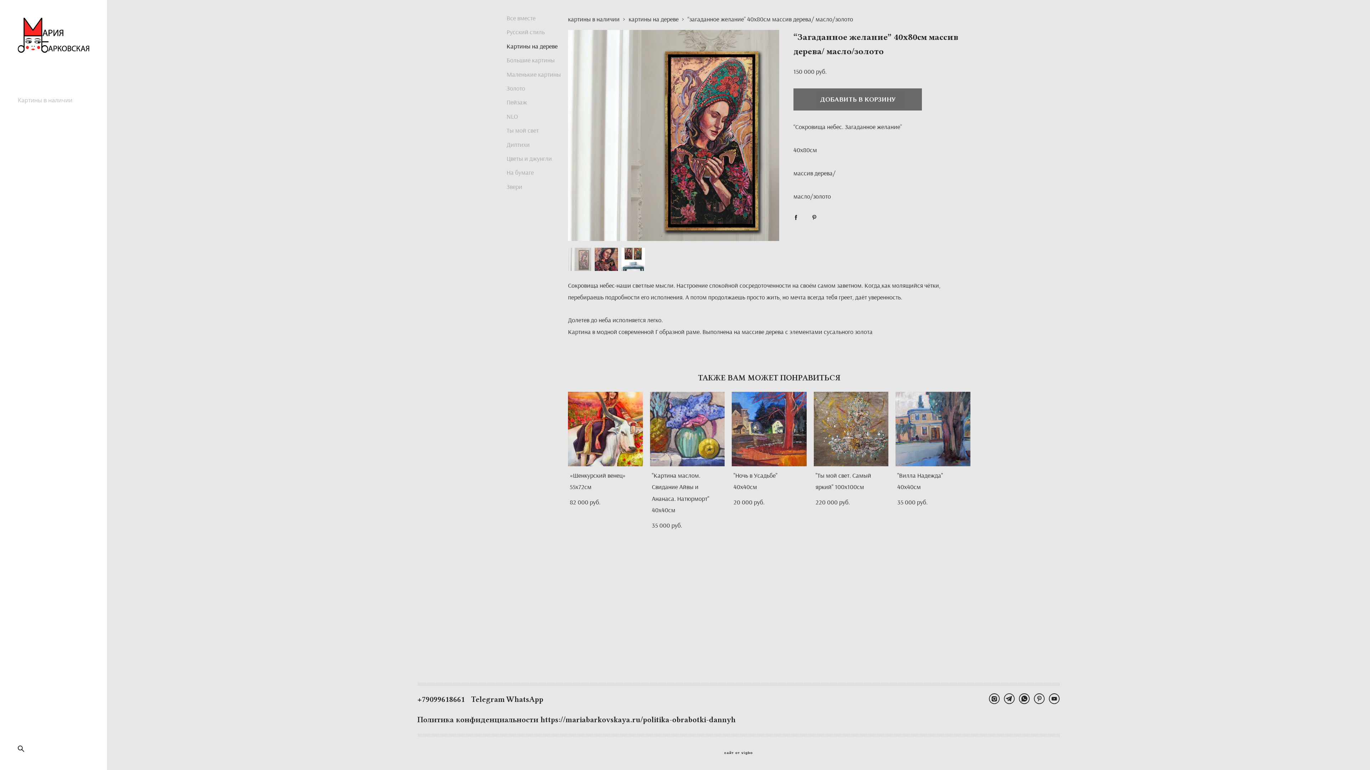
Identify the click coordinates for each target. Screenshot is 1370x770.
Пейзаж (517, 102)
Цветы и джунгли (529, 158)
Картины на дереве (532, 46)
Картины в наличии (45, 100)
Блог (24, 124)
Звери (514, 187)
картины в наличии (594, 19)
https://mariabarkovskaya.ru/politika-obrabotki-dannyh (638, 719)
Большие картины (531, 60)
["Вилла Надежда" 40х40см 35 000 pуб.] (932, 429)
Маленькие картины (534, 74)
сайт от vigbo (738, 753)
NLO (512, 116)
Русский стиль (37, 108)
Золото (516, 88)
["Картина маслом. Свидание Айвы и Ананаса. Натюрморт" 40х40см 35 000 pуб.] (687, 429)
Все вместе (521, 18)
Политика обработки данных (47, 143)
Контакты (31, 131)
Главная (29, 92)
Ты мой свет (523, 130)
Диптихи (518, 144)
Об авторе (32, 116)
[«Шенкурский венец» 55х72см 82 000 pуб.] (605, 429)
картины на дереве (654, 19)
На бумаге (520, 172)
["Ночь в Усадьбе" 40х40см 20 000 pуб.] (769, 429)
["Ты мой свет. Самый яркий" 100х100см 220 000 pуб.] (851, 429)
